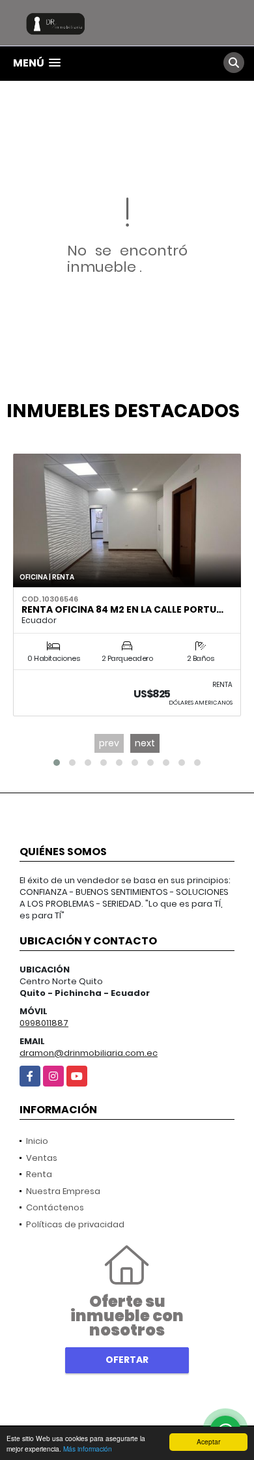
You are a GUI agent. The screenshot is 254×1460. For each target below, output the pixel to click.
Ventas (41, 1158)
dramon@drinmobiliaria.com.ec (89, 1053)
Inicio (37, 1141)
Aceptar (208, 1441)
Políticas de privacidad (75, 1224)
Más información (87, 1448)
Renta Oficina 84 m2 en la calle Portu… (122, 609)
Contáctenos (55, 1207)
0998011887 (44, 1023)
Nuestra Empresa (63, 1191)
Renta (39, 1174)
